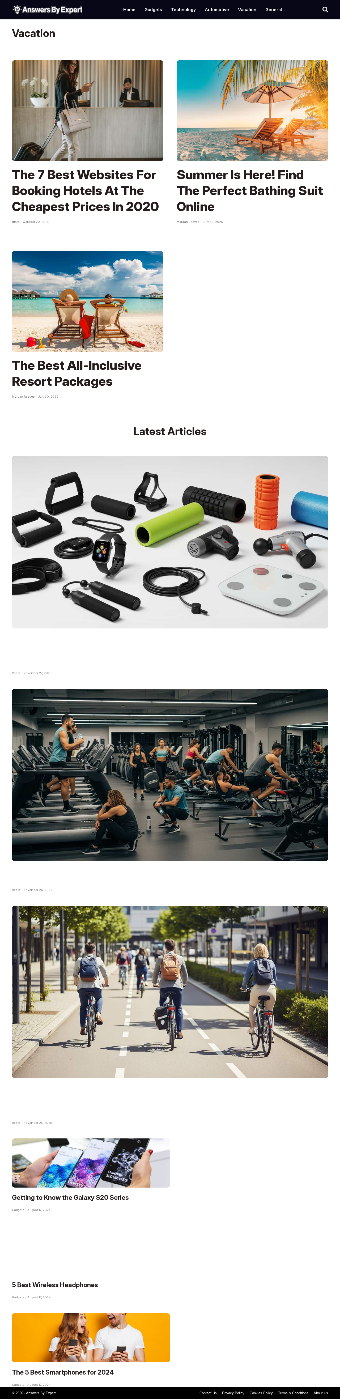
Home (129, 9)
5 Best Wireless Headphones (55, 1285)
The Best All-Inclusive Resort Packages (77, 373)
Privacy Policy (233, 1393)
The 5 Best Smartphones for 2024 (63, 1372)
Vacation (247, 9)
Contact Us (208, 1393)
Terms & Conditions (293, 1393)
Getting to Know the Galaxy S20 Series (70, 1197)
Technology (183, 9)
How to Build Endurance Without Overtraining (147, 874)
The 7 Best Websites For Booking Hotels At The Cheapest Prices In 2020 (85, 190)
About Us (321, 1393)
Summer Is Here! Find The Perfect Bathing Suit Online (250, 190)
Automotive (217, 9)
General (273, 9)
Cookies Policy (261, 1393)
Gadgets (153, 9)
